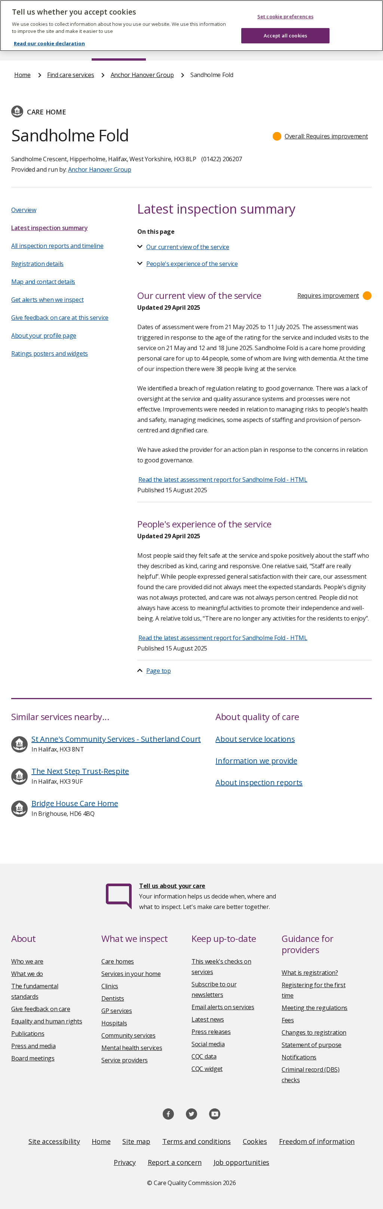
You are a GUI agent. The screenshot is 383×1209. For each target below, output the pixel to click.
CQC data (204, 1056)
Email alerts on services (223, 1007)
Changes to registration (314, 1032)
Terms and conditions (196, 1141)
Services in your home (131, 974)
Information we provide (256, 761)
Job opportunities (241, 1162)
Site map (136, 1141)
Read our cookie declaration (49, 43)
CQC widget (207, 1069)
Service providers (124, 1060)
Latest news (208, 1019)
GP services (116, 1011)
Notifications (299, 1057)
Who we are (27, 961)
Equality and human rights (46, 1021)
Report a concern (175, 1162)
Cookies (255, 1141)
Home (22, 75)
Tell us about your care (172, 886)
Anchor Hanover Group (142, 75)
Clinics (109, 986)
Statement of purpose (311, 1045)
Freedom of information (317, 1141)
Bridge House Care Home (74, 803)
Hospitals (114, 1023)
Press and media (33, 1046)
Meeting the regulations (314, 1008)
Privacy (125, 1162)
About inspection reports (259, 782)
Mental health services (131, 1048)
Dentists (112, 998)
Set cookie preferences (285, 16)
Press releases (211, 1032)
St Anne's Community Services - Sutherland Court (116, 739)
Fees (288, 1020)
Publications (27, 1033)
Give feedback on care (40, 1009)
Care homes (117, 961)
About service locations (255, 739)
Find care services (70, 75)
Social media (208, 1044)
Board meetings (33, 1058)
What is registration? (310, 972)
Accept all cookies (285, 35)
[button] (320, 136)
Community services (128, 1035)
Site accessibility (54, 1141)
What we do (27, 974)
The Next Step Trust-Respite (80, 771)
